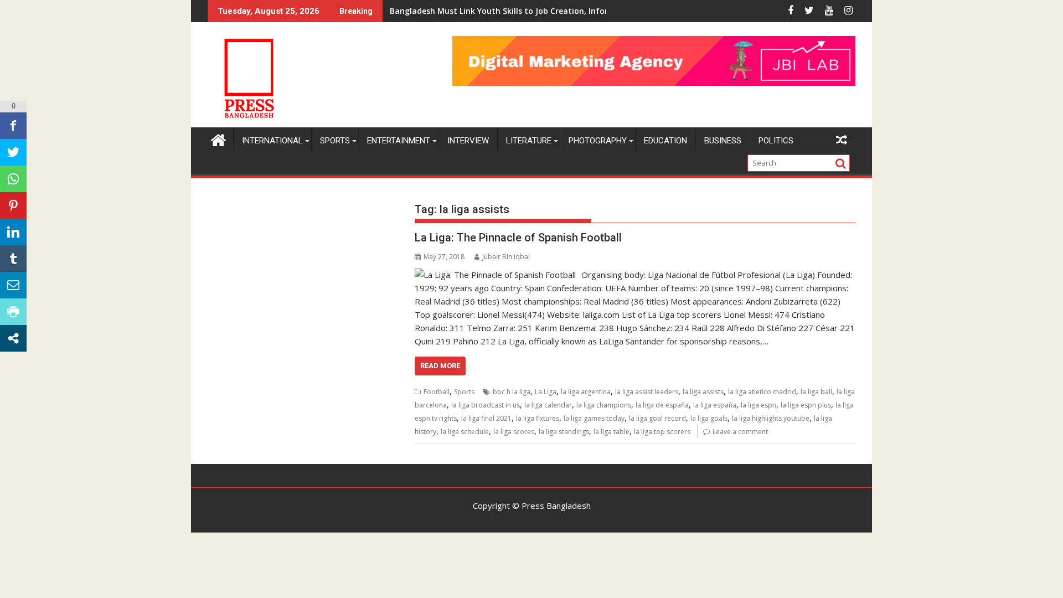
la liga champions (603, 405)
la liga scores (513, 431)
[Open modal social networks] (13, 338)
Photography (598, 141)
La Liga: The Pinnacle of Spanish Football (518, 237)
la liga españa (714, 405)
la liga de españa (662, 405)
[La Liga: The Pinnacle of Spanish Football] (495, 274)
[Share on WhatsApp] (13, 179)
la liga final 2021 (486, 418)
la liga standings (564, 431)
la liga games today (594, 418)
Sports (335, 141)
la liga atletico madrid (762, 391)
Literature (528, 141)
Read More (440, 366)
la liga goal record (657, 418)
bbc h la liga (511, 391)
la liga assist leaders (646, 391)
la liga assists (703, 391)
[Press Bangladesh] (218, 139)
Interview (468, 141)
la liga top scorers (662, 431)
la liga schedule (465, 431)
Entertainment (398, 141)
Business (722, 141)
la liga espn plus (806, 405)
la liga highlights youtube (770, 418)
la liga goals (708, 418)
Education (665, 141)
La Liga (545, 391)
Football (437, 391)
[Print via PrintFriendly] (13, 311)
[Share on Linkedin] (13, 232)
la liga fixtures (537, 418)
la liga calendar (548, 405)
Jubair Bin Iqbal (506, 256)
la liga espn (758, 405)
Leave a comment (740, 431)
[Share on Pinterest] (13, 205)
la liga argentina (586, 391)
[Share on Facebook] (13, 125)
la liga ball (816, 391)
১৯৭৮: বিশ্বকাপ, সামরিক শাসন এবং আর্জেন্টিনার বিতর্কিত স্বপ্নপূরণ (474, 11)
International (272, 141)
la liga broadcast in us (485, 405)
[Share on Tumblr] (13, 258)
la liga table (611, 431)
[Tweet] (13, 152)
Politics (775, 141)
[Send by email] (13, 285)
